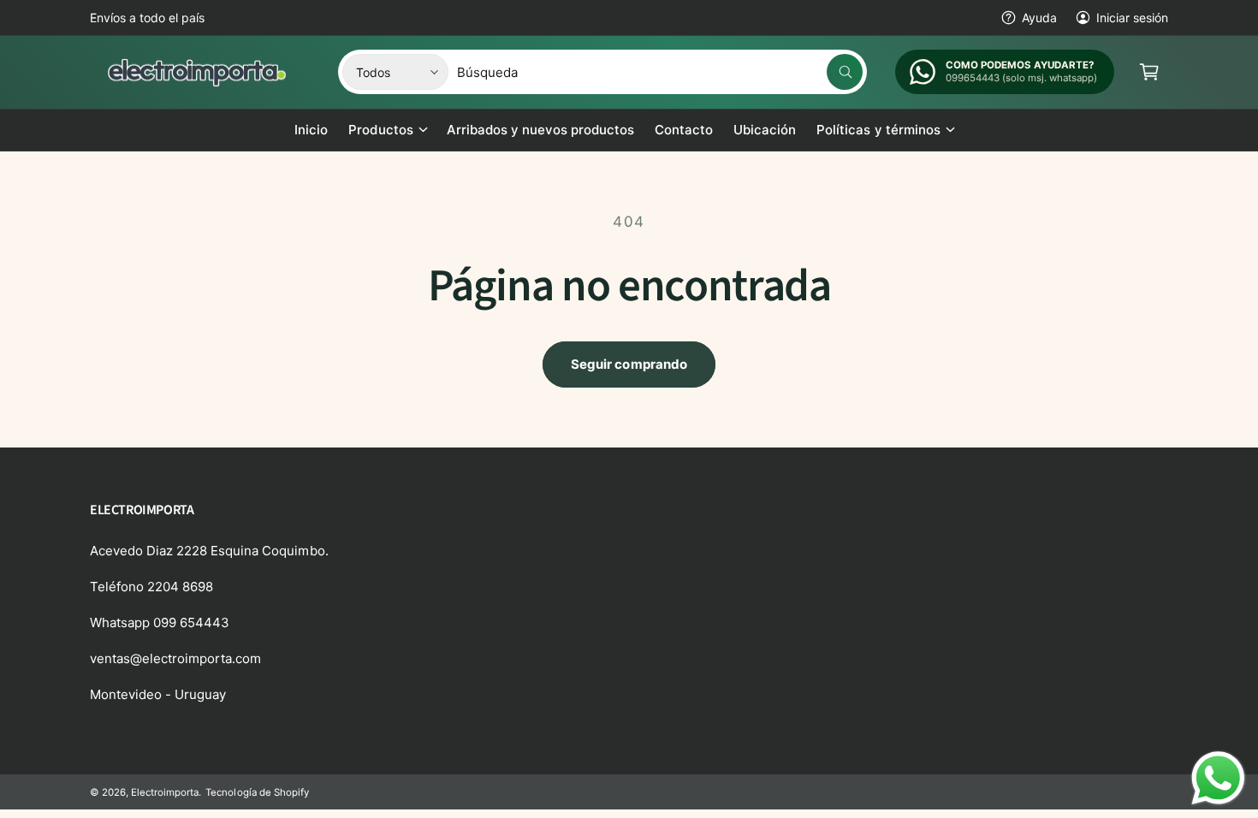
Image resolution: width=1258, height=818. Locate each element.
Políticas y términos (878, 130)
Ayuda (1039, 17)
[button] (1149, 72)
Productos (380, 130)
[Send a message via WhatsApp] (1218, 778)
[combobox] (659, 72)
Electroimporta (165, 792)
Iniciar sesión (1132, 17)
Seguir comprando (629, 364)
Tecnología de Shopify (256, 792)
